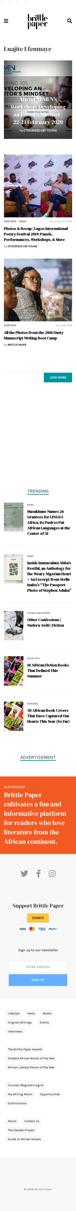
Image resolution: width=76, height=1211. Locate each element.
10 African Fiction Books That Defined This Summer (48, 670)
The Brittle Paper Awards (25, 1049)
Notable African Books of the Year (31, 1058)
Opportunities (50, 1094)
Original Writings (20, 1022)
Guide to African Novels (24, 1139)
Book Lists (33, 658)
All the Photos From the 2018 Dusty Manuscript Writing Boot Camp (34, 335)
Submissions (17, 1103)
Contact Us (31, 1121)
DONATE (38, 918)
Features (33, 91)
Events (44, 1022)
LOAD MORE (58, 377)
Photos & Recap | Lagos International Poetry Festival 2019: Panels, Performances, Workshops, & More (36, 234)
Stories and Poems (38, 613)
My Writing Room (20, 1094)
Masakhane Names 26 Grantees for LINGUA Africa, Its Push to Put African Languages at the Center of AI (48, 522)
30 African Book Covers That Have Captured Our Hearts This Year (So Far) (48, 716)
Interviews (15, 1031)
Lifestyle (13, 1013)
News (46, 91)
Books (47, 1013)
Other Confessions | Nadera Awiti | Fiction (45, 622)
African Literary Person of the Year (31, 1067)
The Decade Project (21, 1130)
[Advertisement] (38, 436)
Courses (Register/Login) (25, 1085)
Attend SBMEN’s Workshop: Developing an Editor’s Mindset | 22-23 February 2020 (38, 110)
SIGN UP (38, 980)
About (12, 1121)
